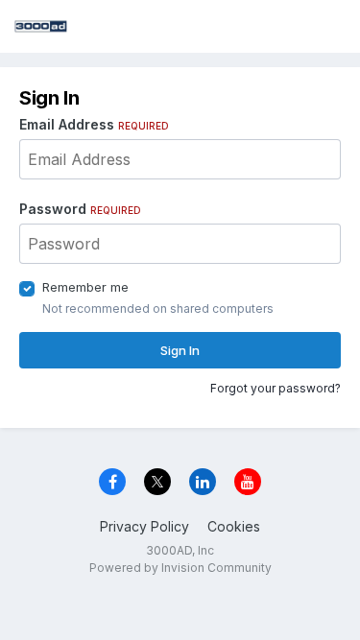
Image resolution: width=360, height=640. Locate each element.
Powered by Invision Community (180, 567)
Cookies (233, 526)
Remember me (85, 287)
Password (80, 209)
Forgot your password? (275, 388)
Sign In (180, 350)
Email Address (94, 124)
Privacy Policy (144, 526)
